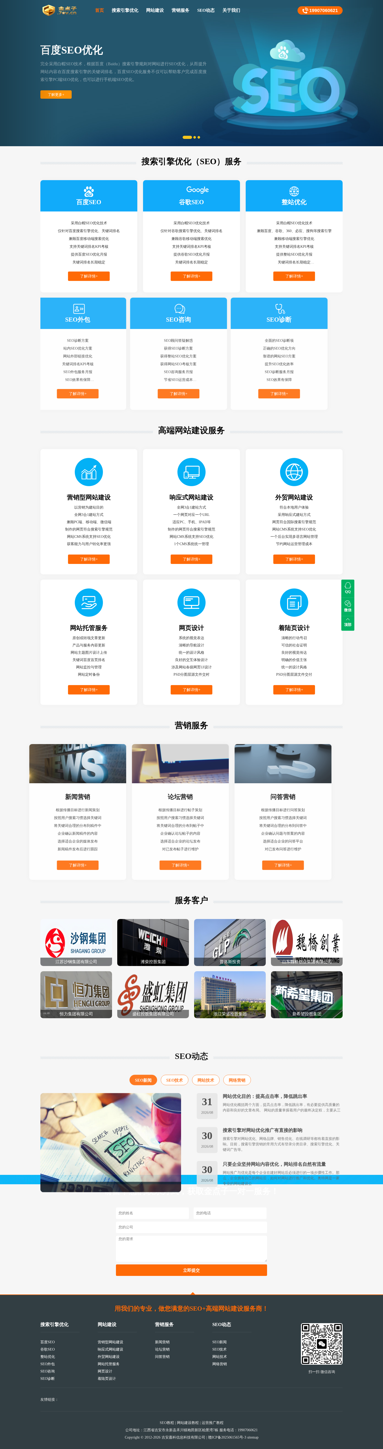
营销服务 (180, 10)
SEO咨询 (47, 1371)
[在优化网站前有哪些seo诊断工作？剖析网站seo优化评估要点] (110, 1125)
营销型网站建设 (110, 1342)
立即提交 (191, 1270)
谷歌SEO (47, 1349)
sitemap (252, 1437)
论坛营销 (162, 1349)
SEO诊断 (47, 1379)
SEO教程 (167, 1423)
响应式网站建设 (110, 1349)
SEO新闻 (143, 1063)
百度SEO (47, 1342)
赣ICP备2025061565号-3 (227, 1437)
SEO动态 (206, 10)
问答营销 (162, 1357)
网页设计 (105, 1371)
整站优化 (47, 1357)
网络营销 (237, 1063)
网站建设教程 (188, 1423)
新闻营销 (162, 1342)
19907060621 (323, 10)
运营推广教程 (213, 1423)
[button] (29, 73)
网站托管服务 (109, 1364)
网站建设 (155, 10)
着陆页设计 (107, 1379)
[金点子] (59, 10)
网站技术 (205, 1063)
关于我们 (231, 10)
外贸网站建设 (109, 1357)
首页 (99, 10)
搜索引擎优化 (125, 10)
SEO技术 (174, 1063)
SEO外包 (47, 1364)
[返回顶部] (192, 1293)
